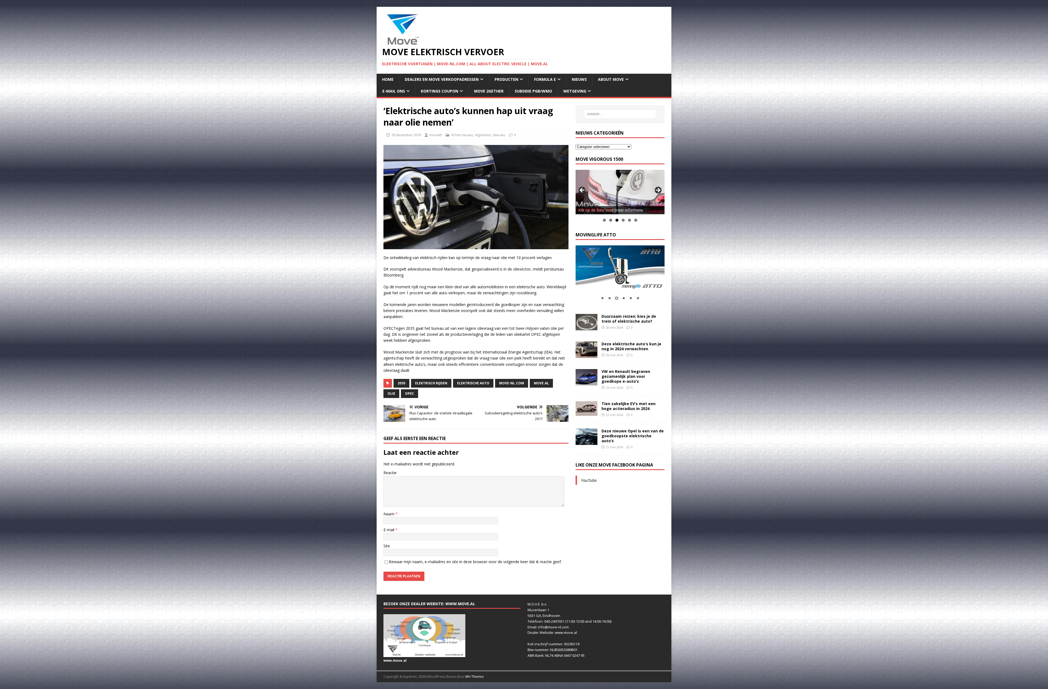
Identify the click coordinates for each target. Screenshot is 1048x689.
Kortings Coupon (439, 91)
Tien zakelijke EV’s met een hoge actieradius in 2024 (629, 406)
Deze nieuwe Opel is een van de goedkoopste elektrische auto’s (633, 435)
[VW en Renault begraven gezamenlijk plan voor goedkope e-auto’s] (586, 382)
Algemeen (483, 134)
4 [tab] (623, 220)
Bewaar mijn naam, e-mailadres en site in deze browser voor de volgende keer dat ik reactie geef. (475, 561)
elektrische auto (473, 383)
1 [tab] (604, 220)
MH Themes (474, 676)
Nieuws (579, 79)
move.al (541, 383)
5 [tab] (629, 220)
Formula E (545, 79)
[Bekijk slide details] (620, 192)
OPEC (409, 393)
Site (386, 545)
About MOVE (611, 79)
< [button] (582, 190)
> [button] (658, 190)
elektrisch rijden (431, 383)
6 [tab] (635, 220)
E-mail (389, 529)
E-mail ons (393, 91)
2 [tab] (610, 220)
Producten (506, 79)
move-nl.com (511, 383)
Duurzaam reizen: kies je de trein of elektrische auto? (629, 319)
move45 (435, 134)
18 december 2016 (406, 134)
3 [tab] (616, 220)
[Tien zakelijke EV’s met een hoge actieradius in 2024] (586, 412)
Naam (389, 513)
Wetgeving (574, 91)
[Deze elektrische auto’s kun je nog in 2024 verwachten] (586, 354)
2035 (401, 383)
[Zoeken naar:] (620, 114)
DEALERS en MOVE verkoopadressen (442, 79)
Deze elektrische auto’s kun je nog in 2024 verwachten (631, 346)
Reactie (390, 472)
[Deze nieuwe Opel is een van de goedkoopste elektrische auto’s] (586, 441)
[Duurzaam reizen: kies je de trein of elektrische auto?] (586, 326)
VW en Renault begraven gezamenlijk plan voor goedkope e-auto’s (626, 376)
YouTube (589, 480)
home (388, 79)
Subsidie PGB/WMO (533, 91)
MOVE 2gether (489, 91)
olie (391, 393)
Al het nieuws (462, 134)
